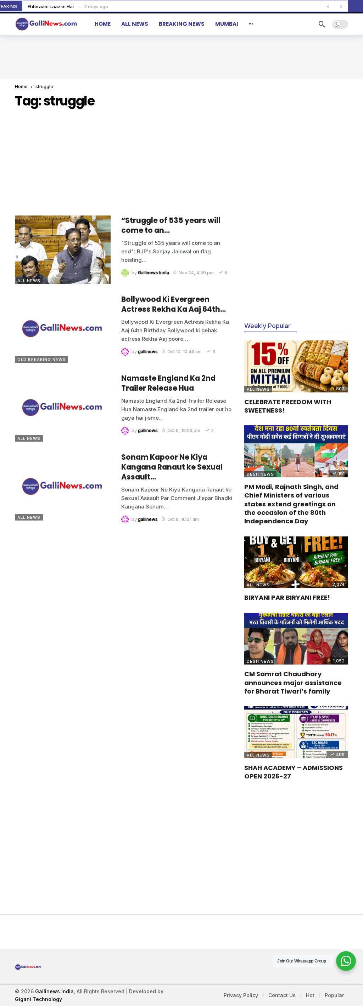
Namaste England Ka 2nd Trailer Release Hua (168, 383)
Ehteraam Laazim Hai (51, 6)
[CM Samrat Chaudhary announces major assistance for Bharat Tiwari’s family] (296, 639)
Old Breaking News (41, 359)
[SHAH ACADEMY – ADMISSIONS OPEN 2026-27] (296, 732)
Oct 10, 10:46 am (184, 351)
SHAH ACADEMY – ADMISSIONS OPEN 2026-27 (293, 772)
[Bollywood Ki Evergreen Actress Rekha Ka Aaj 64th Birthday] (63, 328)
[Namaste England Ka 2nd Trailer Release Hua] (63, 407)
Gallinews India (153, 272)
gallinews (148, 351)
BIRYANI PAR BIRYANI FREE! (287, 597)
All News (28, 280)
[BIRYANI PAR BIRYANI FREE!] (296, 562)
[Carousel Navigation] (334, 6)
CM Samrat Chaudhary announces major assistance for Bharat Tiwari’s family (293, 682)
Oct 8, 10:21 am (183, 519)
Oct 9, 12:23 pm (183, 430)
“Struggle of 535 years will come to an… (170, 225)
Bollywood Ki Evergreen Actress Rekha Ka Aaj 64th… (173, 304)
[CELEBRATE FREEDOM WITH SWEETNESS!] (296, 366)
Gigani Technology (38, 999)
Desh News (260, 474)
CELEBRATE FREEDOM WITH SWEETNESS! (287, 406)
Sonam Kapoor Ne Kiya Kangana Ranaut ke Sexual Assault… (172, 467)
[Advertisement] (181, 56)
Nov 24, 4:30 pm (196, 272)
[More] (251, 24)
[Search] (322, 24)
